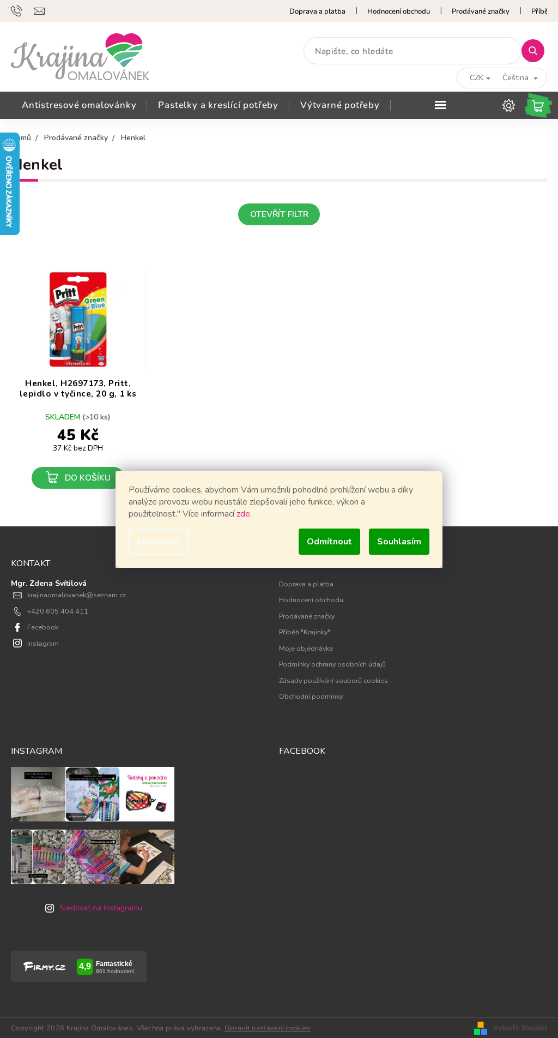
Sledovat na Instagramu (100, 908)
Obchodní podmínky (311, 696)
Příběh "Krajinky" (304, 632)
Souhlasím (399, 542)
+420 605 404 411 (57, 611)
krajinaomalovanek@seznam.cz (76, 594)
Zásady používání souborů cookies (333, 680)
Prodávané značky (481, 11)
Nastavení (159, 542)
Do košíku (88, 477)
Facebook (42, 627)
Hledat (537, 50)
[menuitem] (79, 105)
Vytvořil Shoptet (520, 1027)
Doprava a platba (317, 11)
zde (243, 514)
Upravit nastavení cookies (268, 1028)
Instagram (43, 643)
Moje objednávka (306, 648)
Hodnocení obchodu (398, 11)
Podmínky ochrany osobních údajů (332, 664)
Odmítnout (329, 542)
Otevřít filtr (279, 214)
